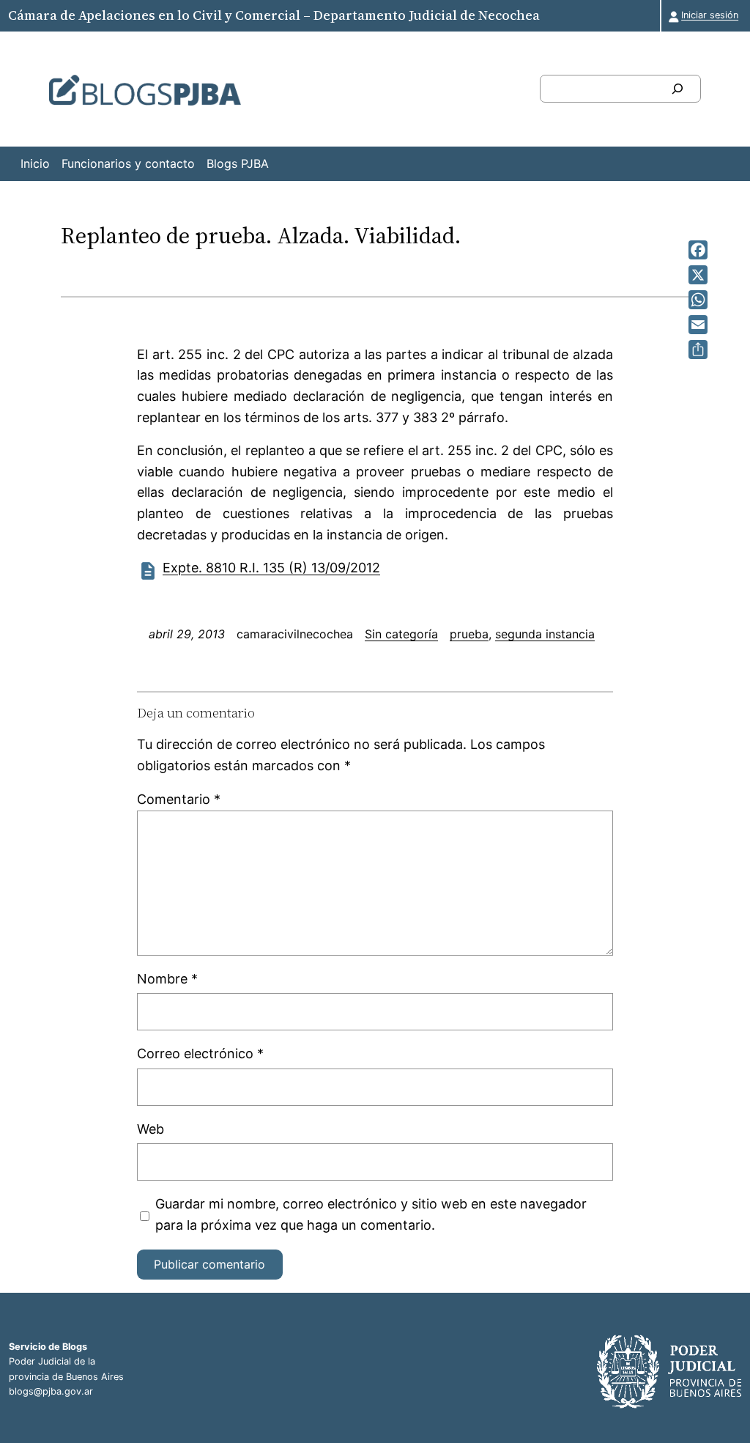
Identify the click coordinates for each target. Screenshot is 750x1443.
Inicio (35, 163)
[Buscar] (677, 88)
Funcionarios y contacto (128, 163)
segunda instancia (545, 634)
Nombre (167, 978)
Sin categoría (401, 634)
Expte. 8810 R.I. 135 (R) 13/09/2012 (271, 567)
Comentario (178, 799)
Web (150, 1129)
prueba (469, 634)
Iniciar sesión (709, 15)
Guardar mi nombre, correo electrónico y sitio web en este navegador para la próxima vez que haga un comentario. (371, 1214)
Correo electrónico (200, 1053)
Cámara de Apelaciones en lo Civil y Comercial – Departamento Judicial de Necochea (274, 15)
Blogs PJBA (238, 163)
